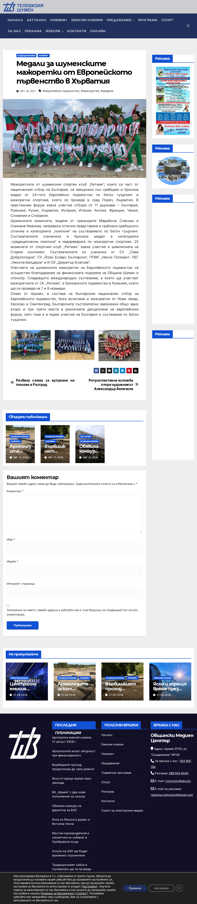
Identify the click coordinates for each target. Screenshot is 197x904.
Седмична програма (116, 772)
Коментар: (15, 491)
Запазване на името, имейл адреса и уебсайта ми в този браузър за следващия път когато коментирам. (72, 612)
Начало (15, 20)
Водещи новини (26, 55)
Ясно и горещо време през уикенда (169, 688)
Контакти (76, 31)
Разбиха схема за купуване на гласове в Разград (45, 382)
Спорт (167, 20)
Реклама (33, 31)
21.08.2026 (20, 694)
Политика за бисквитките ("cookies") (64, 893)
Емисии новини (87, 20)
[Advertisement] (173, 264)
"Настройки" (89, 886)
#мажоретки (90, 91)
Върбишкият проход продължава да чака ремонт (122, 691)
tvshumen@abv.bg (178, 781)
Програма (148, 20)
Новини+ (59, 20)
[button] (188, 26)
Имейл (12, 561)
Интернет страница (21, 583)
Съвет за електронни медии (122, 810)
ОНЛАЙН (97, 31)
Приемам (135, 888)
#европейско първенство (61, 91)
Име (11, 539)
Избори (54, 31)
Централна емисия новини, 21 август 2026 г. (26, 691)
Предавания (119, 20)
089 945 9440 (178, 773)
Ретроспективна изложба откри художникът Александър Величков (111, 384)
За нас (14, 31)
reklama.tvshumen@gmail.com (172, 795)
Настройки (161, 888)
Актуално (36, 20)
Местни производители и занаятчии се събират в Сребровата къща (70, 837)
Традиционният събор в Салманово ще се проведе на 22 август (71, 869)
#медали (107, 91)
